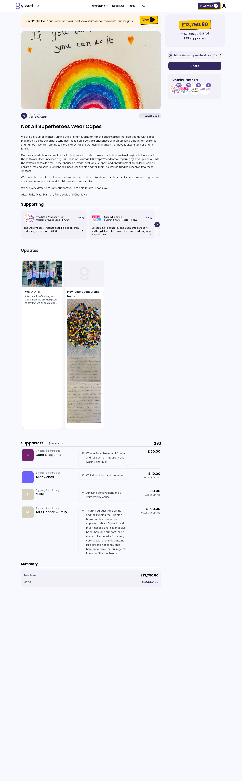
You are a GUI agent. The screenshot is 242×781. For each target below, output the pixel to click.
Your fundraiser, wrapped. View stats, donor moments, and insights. (90, 21)
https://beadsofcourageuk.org (114, 159)
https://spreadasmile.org (37, 163)
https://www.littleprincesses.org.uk (43, 159)
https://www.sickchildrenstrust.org (111, 155)
